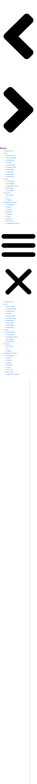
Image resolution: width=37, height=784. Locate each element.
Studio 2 (9, 209)
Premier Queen (11, 158)
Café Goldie (10, 181)
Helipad (9, 200)
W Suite (9, 162)
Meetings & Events (10, 202)
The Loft (9, 218)
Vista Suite (10, 172)
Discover (7, 193)
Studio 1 (9, 207)
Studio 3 (9, 211)
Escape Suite (11, 165)
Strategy (9, 214)
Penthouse (10, 176)
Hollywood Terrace (13, 223)
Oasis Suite (10, 174)
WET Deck (10, 188)
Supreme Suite (11, 167)
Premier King (11, 155)
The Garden (10, 183)
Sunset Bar (10, 190)
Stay (5, 153)
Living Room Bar (12, 186)
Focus (9, 216)
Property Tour (8, 151)
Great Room (11, 205)
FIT (8, 197)
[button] (18, 264)
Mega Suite (10, 169)
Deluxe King (10, 160)
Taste (6, 179)
